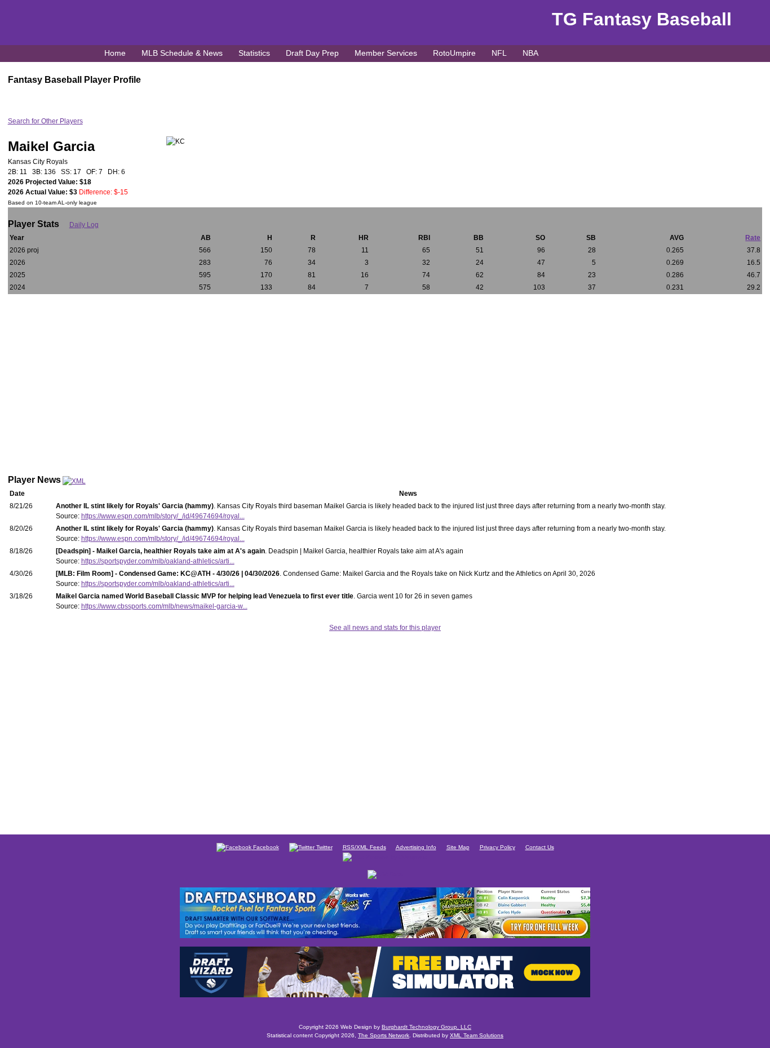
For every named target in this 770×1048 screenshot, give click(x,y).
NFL (499, 52)
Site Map (458, 847)
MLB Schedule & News (182, 52)
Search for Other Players (45, 121)
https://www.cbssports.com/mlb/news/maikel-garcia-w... (164, 606)
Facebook (265, 847)
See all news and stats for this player (385, 628)
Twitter (324, 847)
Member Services (386, 52)
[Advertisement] (385, 379)
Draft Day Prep (312, 52)
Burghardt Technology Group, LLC (426, 1027)
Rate (752, 238)
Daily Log (84, 225)
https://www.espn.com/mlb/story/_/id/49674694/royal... (163, 516)
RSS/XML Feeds (364, 847)
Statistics (254, 52)
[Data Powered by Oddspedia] (385, 856)
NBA (530, 52)
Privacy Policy (497, 847)
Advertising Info (416, 847)
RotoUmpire (454, 52)
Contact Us (539, 847)
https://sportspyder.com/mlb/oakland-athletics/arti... (157, 561)
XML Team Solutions (476, 1035)
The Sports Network (383, 1035)
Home (115, 52)
